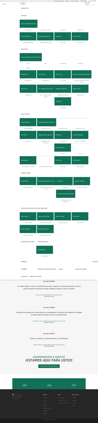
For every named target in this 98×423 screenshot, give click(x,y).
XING (73, 405)
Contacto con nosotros (49, 366)
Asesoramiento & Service (59, 1)
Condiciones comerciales (63, 402)
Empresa (45, 400)
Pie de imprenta (83, 1)
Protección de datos (62, 400)
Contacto (67, 1)
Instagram (74, 400)
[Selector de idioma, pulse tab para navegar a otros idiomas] (92, 1)
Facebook (74, 397)
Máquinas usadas (46, 408)
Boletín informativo (74, 1)
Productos (45, 397)
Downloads (45, 410)
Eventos (44, 402)
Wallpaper (45, 413)
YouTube (74, 402)
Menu (23, 3)
